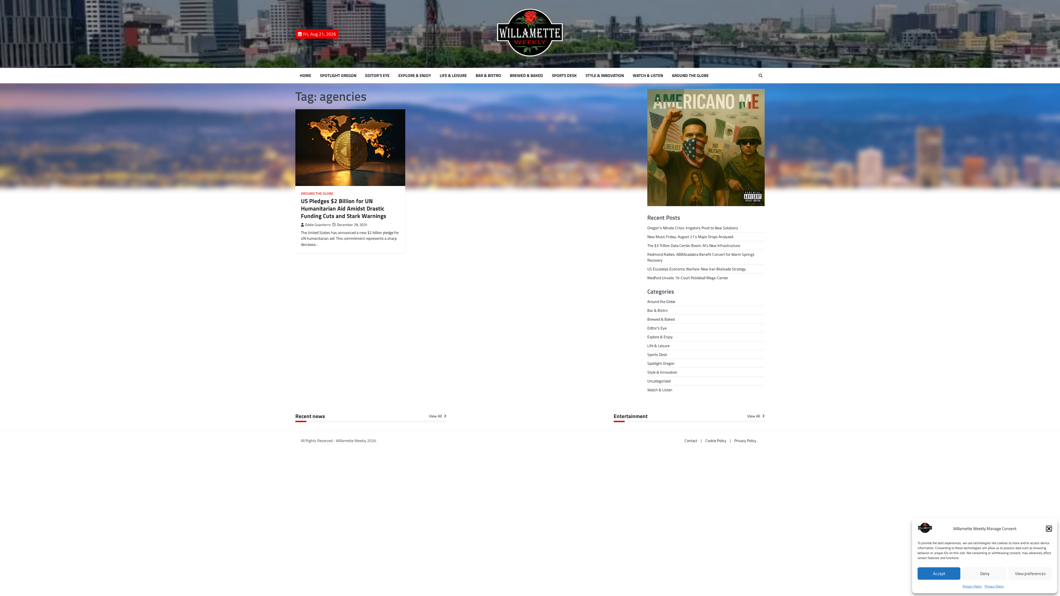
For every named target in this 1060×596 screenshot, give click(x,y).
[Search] (760, 75)
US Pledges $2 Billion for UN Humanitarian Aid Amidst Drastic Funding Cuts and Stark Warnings (343, 208)
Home (305, 76)
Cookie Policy (715, 440)
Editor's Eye (657, 328)
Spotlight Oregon (338, 76)
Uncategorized (659, 381)
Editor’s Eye (377, 76)
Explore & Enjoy (414, 76)
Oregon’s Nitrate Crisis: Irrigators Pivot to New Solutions (692, 228)
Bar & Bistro (488, 76)
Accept (939, 573)
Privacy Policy (972, 586)
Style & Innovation (604, 76)
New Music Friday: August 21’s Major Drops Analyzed (690, 237)
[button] (1049, 528)
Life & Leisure (453, 76)
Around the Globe (690, 76)
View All (435, 416)
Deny (984, 573)
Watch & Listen (648, 76)
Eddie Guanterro (318, 224)
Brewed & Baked (526, 76)
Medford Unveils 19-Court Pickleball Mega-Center (687, 278)
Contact (691, 440)
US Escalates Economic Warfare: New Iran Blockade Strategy (696, 269)
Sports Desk (564, 76)
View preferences (1030, 573)
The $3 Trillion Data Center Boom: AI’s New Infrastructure (693, 245)
